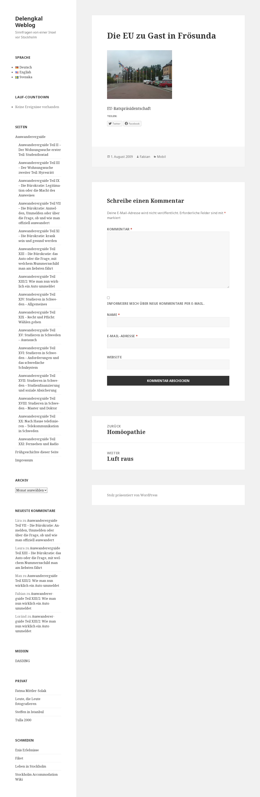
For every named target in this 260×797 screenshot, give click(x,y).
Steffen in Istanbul (29, 712)
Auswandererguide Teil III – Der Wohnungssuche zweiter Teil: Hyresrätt (39, 167)
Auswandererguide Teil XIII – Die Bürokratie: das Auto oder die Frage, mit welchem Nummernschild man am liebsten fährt (38, 259)
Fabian (145, 156)
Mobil (161, 156)
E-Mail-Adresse (122, 336)
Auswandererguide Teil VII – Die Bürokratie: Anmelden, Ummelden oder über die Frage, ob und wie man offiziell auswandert (39, 213)
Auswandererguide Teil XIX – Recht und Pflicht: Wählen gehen (36, 317)
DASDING (22, 661)
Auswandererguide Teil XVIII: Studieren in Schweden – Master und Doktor (39, 403)
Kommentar (119, 229)
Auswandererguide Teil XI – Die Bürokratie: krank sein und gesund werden (39, 236)
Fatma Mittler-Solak (30, 691)
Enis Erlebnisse (27, 750)
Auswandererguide (30, 136)
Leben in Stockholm (30, 766)
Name (113, 314)
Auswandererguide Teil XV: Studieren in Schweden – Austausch (39, 335)
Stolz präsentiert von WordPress (132, 495)
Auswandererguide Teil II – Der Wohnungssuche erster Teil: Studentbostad (39, 150)
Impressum (24, 460)
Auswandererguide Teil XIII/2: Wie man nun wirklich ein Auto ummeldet (38, 281)
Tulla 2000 (23, 720)
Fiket (19, 758)
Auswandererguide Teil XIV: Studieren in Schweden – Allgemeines (37, 299)
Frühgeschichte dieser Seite (36, 452)
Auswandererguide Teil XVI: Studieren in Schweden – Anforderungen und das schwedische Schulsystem (38, 358)
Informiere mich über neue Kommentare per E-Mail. (156, 303)
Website (114, 357)
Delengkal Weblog (29, 22)
